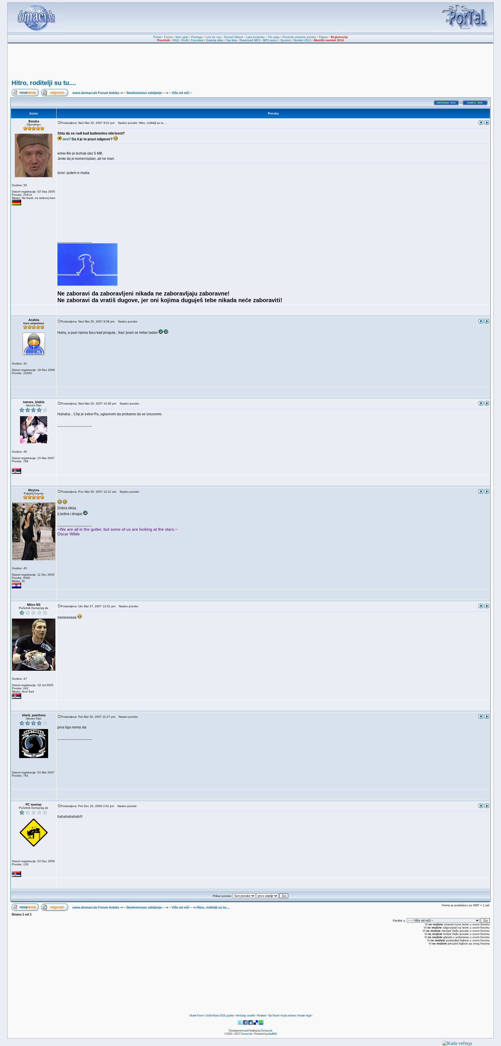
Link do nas (213, 37)
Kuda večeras (288, 1015)
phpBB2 (272, 1033)
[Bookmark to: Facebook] (245, 1024)
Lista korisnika (255, 37)
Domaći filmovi (233, 37)
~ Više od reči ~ (180, 93)
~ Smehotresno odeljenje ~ (144, 93)
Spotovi (285, 40)
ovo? (67, 139)
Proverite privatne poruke (299, 37)
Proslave (261, 1015)
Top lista (231, 40)
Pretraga (197, 37)
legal (308, 1015)
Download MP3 (250, 40)
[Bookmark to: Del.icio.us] (256, 1024)
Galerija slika (214, 40)
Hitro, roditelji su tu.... (44, 82)
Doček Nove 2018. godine (220, 1015)
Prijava (323, 37)
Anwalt (300, 1015)
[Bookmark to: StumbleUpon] (261, 1024)
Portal (157, 37)
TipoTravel (273, 1015)
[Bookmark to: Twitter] (240, 1024)
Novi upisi (181, 37)
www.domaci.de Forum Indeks (95, 93)
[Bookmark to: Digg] (250, 1024)
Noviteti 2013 (302, 40)
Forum (168, 37)
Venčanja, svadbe (245, 1015)
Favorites (197, 40)
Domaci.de (266, 1030)
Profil (184, 40)
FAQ (176, 40)
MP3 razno (270, 40)
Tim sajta (273, 37)
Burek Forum (197, 1015)
